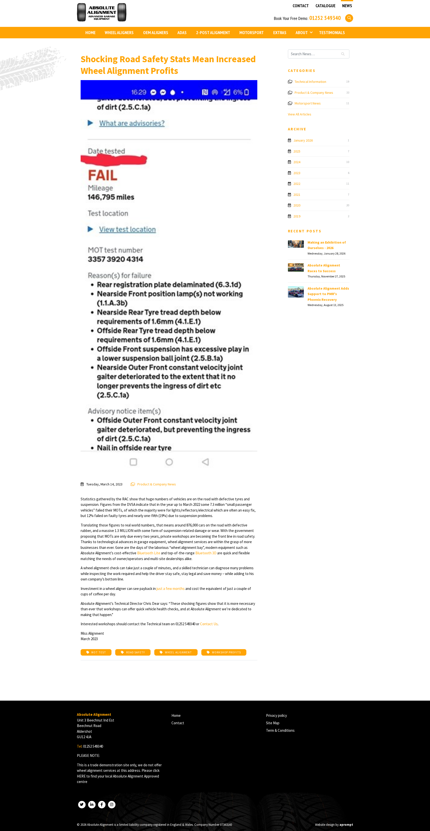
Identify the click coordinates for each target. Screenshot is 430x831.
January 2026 (303, 140)
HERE (81, 776)
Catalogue (325, 5)
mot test (98, 652)
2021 (296, 194)
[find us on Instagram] (111, 804)
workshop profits (226, 652)
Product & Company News (156, 484)
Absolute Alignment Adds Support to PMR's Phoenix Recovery (328, 294)
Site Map (272, 723)
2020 (296, 205)
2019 (296, 216)
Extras (279, 32)
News (347, 5)
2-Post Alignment (213, 32)
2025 (296, 151)
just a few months (171, 588)
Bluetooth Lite (148, 553)
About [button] (302, 32)
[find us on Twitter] (82, 804)
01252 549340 (325, 17)
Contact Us (209, 624)
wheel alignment (178, 652)
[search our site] (349, 17)
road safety (135, 652)
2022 (296, 183)
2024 (296, 162)
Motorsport (251, 32)
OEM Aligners (155, 32)
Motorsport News (308, 103)
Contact (301, 5)
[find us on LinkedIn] (92, 804)
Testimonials (332, 32)
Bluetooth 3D (205, 553)
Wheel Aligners (119, 32)
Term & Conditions (280, 730)
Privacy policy (276, 715)
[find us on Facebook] (102, 804)
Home (90, 32)
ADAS (182, 32)
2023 (296, 173)
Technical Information (310, 81)
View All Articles (299, 114)
